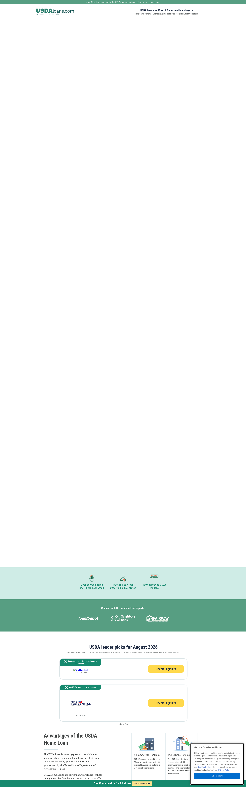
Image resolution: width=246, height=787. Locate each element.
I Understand (217, 776)
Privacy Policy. (224, 770)
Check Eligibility (166, 669)
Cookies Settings (205, 767)
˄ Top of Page (123, 724)
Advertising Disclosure (172, 652)
